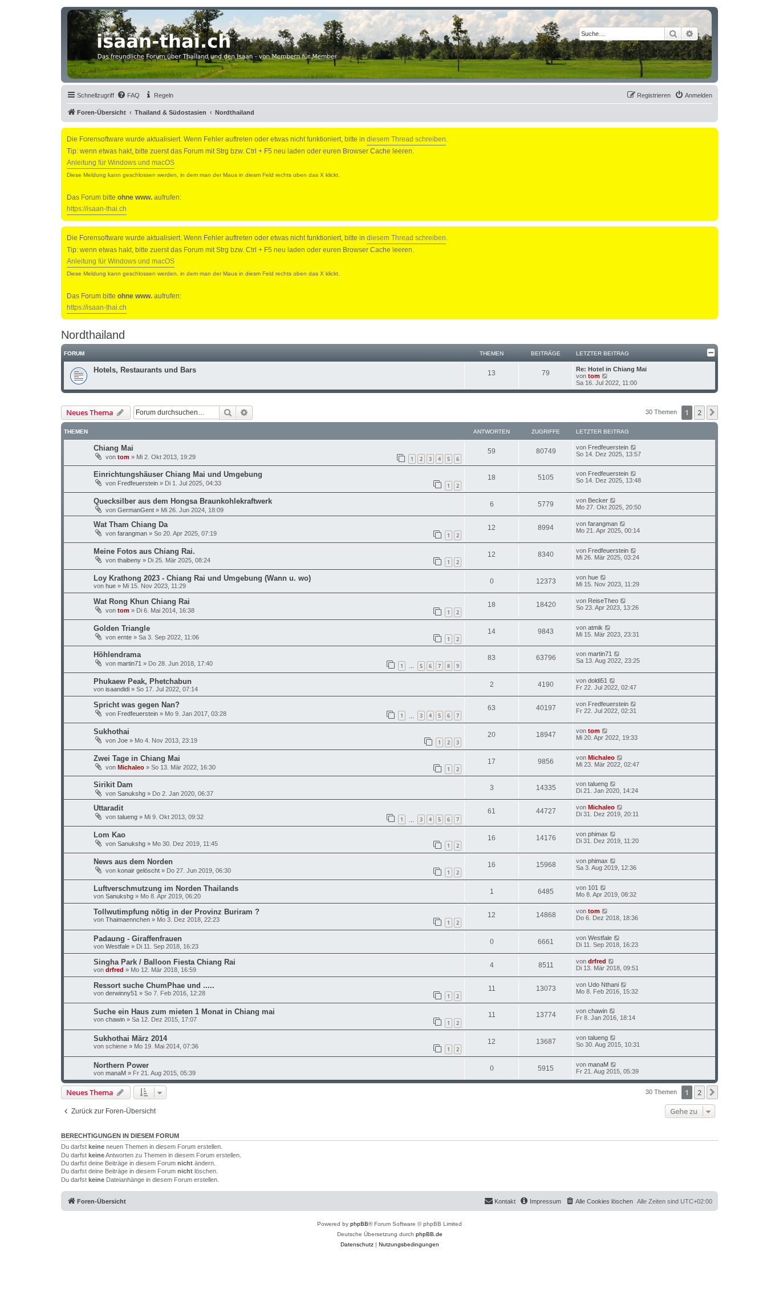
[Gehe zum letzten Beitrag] (634, 447)
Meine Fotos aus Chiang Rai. (144, 551)
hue (111, 585)
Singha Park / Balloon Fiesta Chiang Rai (165, 962)
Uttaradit (108, 808)
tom (594, 375)
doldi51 (597, 680)
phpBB (359, 1224)
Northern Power (121, 1065)
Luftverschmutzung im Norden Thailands (166, 888)
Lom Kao (109, 835)
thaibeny (129, 560)
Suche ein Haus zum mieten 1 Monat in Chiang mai (184, 1011)
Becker (598, 500)
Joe (122, 740)
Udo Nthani (603, 984)
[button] (712, 412)
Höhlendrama (117, 654)
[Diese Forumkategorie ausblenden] (711, 352)
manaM (116, 1073)
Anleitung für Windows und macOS (121, 163)
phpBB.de (429, 1234)
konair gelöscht (138, 870)
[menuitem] (128, 95)
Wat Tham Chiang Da (131, 524)
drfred (115, 969)
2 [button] (699, 412)
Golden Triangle (122, 628)
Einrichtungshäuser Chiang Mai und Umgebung (178, 474)
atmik (595, 627)
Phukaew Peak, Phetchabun (143, 681)
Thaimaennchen (128, 919)
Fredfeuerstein (608, 447)
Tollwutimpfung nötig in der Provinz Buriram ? (176, 912)
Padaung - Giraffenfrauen (138, 938)
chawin (115, 1019)
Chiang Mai (113, 448)
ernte (124, 637)
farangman (132, 533)
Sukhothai (111, 731)
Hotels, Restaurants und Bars (145, 370)
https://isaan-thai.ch (97, 209)
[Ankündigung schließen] (710, 134)
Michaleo (130, 767)
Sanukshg (131, 793)
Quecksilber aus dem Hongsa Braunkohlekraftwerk (183, 501)
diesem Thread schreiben (406, 139)
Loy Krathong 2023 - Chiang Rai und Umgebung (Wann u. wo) (202, 578)
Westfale (117, 946)
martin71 (129, 663)
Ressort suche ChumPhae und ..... (154, 985)
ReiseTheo (603, 600)
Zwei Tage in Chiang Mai (137, 758)
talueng (598, 783)
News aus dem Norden (133, 861)
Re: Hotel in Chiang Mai (611, 369)
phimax (598, 834)
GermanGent (135, 510)
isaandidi (117, 689)
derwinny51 (121, 993)
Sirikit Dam (113, 784)
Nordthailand (93, 335)
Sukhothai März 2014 (130, 1038)
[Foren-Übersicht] (389, 44)
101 (593, 887)
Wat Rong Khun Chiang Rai (142, 601)
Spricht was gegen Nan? (137, 704)
